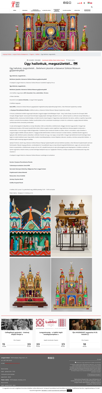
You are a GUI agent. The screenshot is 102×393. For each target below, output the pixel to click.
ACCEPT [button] (69, 390)
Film (15, 340)
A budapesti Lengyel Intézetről (56, 10)
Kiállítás (50, 60)
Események (45, 60)
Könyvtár (77, 10)
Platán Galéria (67, 10)
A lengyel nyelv (46, 10)
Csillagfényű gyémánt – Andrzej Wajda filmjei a (17, 333)
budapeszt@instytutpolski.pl (12, 363)
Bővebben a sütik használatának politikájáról (54, 390)
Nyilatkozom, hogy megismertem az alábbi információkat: (88, 362)
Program (24, 10)
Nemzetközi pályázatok (87, 10)
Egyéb (45, 340)
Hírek (14, 10)
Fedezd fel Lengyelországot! (36, 10)
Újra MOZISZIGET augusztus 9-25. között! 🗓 (85, 333)
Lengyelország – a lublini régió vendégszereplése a (51, 333)
